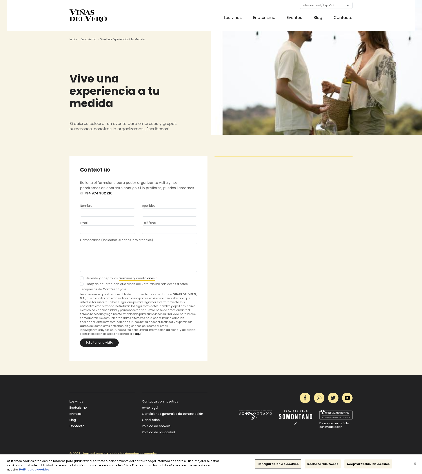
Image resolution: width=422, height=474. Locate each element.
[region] (211, 464)
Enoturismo (264, 17)
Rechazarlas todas (322, 464)
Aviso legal (150, 407)
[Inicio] (88, 15)
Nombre (86, 205)
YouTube (347, 398)
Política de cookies (156, 426)
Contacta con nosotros (160, 401)
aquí (138, 334)
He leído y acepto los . (120, 278)
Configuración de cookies (278, 464)
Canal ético (151, 420)
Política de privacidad (158, 432)
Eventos (294, 17)
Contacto (343, 17)
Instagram (319, 398)
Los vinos (233, 17)
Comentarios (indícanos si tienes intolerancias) (116, 240)
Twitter (333, 398)
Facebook (305, 398)
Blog (318, 17)
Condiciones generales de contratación (172, 414)
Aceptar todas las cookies (368, 464)
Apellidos (148, 205)
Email (84, 223)
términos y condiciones (137, 278)
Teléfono (149, 223)
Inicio (73, 39)
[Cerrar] (415, 463)
